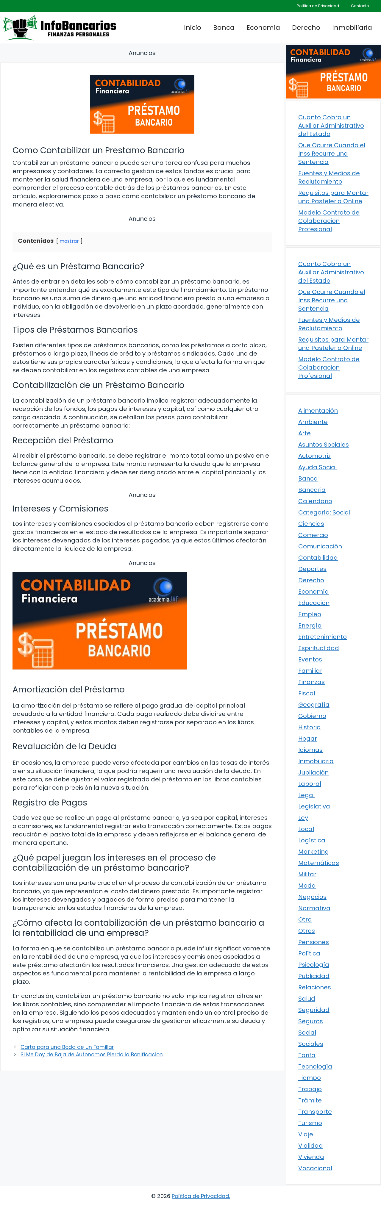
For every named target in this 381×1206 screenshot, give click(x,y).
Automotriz (314, 456)
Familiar (310, 671)
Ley (303, 818)
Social (307, 1032)
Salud (306, 998)
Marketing (313, 851)
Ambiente (313, 422)
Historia (309, 727)
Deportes (312, 569)
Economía (263, 27)
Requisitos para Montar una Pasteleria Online (333, 197)
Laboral (309, 784)
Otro (305, 919)
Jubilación (313, 772)
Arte (304, 433)
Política (309, 953)
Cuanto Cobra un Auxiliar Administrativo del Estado (331, 125)
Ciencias (311, 524)
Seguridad (314, 1010)
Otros (306, 931)
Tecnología (315, 1066)
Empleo (309, 614)
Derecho (306, 27)
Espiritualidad (318, 648)
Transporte (315, 1112)
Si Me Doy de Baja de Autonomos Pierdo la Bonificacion (92, 1054)
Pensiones (313, 942)
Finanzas (311, 682)
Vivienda (311, 1157)
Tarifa (307, 1055)
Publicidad (314, 976)
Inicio (192, 27)
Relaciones (314, 987)
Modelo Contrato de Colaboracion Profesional (329, 220)
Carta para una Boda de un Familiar (67, 1047)
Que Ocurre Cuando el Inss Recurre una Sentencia (331, 153)
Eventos (310, 659)
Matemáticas (318, 863)
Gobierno (312, 716)
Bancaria (312, 490)
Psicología (313, 965)
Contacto (360, 6)
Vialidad (310, 1145)
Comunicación (320, 546)
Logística (311, 840)
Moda (307, 885)
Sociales (310, 1044)
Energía (310, 625)
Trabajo (310, 1089)
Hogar (307, 738)
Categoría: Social (324, 512)
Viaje (305, 1134)
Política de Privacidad (318, 6)
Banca (224, 27)
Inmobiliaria (352, 27)
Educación (314, 603)
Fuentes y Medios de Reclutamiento (329, 177)
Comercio (313, 535)
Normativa (314, 908)
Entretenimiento (322, 637)
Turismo (310, 1123)
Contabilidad (318, 557)
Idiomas (310, 750)
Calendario (315, 501)
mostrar (69, 241)
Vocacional (315, 1168)
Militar (307, 874)
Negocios (312, 897)
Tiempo (309, 1078)
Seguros (310, 1021)
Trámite (310, 1100)
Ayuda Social (317, 467)
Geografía (314, 704)
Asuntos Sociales (323, 444)
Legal (306, 795)
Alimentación (318, 410)
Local (306, 829)
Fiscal (306, 693)
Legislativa (314, 806)
